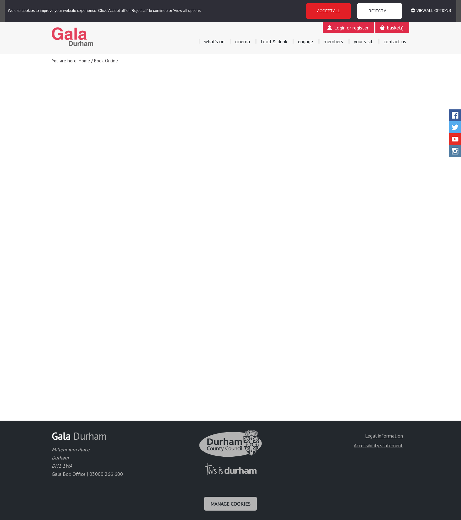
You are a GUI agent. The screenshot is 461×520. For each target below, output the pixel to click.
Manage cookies (230, 504)
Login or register (351, 27)
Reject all (379, 11)
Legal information (384, 436)
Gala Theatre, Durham (72, 36)
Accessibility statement (378, 445)
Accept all (328, 11)
